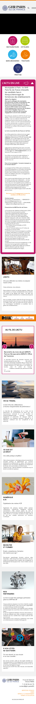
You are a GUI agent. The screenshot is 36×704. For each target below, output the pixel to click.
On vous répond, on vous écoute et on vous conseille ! (13, 655)
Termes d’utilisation (27, 695)
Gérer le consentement (26, 693)
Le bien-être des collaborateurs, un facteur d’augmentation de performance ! (16, 406)
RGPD (32, 692)
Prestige (18, 75)
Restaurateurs (12, 47)
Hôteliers (25, 47)
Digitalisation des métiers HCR (12, 503)
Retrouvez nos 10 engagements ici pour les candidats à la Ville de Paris (18, 194)
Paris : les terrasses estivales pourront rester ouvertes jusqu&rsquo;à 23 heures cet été (19, 354)
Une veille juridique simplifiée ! (12, 456)
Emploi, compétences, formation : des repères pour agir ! (13, 552)
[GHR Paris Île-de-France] (14, 8)
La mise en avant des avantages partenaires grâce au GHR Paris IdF (16, 599)
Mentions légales (28, 690)
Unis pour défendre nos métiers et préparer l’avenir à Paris (16, 282)
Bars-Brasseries (12, 61)
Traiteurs (25, 61)
